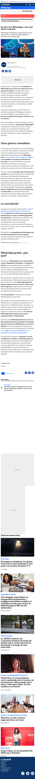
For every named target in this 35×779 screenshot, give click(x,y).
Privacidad (4, 764)
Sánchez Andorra (22, 1)
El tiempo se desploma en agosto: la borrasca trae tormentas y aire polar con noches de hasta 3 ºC (17, 563)
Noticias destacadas (10, 535)
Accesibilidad (4, 769)
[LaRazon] (7, 4)
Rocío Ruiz (4, 756)
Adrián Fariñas (11, 62)
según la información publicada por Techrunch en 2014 (17, 211)
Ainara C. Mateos (5, 610)
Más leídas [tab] (5, 379)
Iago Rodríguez (5, 650)
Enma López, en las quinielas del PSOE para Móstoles (16, 751)
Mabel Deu (6, 1)
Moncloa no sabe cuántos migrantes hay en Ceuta (13, 718)
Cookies (3, 766)
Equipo (3, 763)
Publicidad (4, 761)
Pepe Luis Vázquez (6, 690)
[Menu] (33, 4)
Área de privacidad (6, 768)
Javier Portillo (5, 722)
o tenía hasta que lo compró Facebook (19, 157)
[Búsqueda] (26, 4)
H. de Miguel (4, 569)
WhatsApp (6, 8)
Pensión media (30, 1)
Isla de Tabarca (13, 1)
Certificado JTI (5, 771)
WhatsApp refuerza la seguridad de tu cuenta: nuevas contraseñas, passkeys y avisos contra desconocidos (18, 388)
